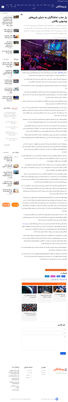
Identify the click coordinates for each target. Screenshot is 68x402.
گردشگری (44, 374)
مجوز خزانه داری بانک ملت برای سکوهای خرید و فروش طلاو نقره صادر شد (7, 175)
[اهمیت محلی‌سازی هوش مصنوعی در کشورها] (45, 289)
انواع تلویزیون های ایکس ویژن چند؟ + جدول (8, 90)
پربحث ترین (7, 108)
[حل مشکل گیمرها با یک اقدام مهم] (59, 289)
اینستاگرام (28, 375)
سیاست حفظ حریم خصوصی (15, 386)
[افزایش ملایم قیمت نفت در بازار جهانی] (16, 36)
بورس (26, 5)
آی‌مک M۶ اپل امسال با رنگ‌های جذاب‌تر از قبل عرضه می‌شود (7, 98)
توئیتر (58, 276)
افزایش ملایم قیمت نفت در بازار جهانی (8, 36)
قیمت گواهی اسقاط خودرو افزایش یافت (8, 30)
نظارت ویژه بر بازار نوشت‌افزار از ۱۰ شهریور (7, 165)
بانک (41, 5)
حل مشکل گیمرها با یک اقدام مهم (60, 295)
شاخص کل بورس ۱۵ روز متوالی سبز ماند (7, 51)
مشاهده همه (5, 13)
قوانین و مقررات (15, 390)
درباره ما (7, 5)
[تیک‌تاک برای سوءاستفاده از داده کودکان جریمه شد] (29, 307)
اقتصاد (45, 5)
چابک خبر (15, 152)
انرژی (49, 5)
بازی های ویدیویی (54, 279)
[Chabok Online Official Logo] (61, 7)
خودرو (22, 5)
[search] (3, 7)
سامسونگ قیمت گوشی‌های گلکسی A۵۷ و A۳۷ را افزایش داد (7, 73)
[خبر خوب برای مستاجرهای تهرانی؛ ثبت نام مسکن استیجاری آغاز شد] (16, 42)
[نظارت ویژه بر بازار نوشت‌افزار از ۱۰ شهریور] (16, 166)
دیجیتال (61, 13)
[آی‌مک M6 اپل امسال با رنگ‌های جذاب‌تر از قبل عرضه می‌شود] (16, 98)
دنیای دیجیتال (62, 279)
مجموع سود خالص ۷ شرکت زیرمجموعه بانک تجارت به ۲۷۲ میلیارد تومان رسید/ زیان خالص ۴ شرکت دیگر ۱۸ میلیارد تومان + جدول (7, 21)
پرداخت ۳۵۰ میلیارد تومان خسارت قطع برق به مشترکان (7, 183)
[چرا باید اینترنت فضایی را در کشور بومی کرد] (29, 290)
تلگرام (63, 276)
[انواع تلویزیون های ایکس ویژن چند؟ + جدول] (16, 89)
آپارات (29, 372)
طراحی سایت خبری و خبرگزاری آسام (48, 399)
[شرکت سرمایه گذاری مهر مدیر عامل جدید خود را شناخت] (16, 157)
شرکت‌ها (5, 205)
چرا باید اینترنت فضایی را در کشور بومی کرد (30, 296)
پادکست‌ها (43, 372)
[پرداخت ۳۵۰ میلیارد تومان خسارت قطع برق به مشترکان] (16, 183)
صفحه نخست (52, 5)
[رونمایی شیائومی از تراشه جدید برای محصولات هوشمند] (16, 81)
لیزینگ (18, 5)
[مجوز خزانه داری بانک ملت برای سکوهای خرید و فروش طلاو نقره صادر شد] (16, 172)
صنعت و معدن (33, 6)
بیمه (38, 5)
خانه (66, 13)
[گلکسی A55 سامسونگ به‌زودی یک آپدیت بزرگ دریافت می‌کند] (16, 64)
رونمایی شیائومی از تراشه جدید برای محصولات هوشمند (8, 81)
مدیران (14, 205)
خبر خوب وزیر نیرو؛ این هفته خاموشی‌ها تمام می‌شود (7, 191)
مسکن (29, 5)
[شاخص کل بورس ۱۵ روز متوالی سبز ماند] (16, 51)
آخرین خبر (14, 108)
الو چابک (15, 5)
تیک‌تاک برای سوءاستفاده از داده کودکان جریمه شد (30, 314)
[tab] (14, 108)
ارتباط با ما (11, 5)
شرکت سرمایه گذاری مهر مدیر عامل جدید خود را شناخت (8, 158)
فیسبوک (53, 276)
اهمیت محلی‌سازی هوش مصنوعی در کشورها (46, 296)
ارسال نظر (63, 353)
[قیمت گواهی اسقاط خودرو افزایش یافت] (16, 30)
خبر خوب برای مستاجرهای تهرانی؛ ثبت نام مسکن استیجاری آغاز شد (8, 44)
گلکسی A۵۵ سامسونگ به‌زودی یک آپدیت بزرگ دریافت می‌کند (7, 64)
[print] (21, 15)
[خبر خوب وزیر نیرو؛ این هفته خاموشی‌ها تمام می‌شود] (16, 190)
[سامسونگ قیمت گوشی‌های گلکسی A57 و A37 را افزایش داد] (16, 71)
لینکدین (47, 276)
